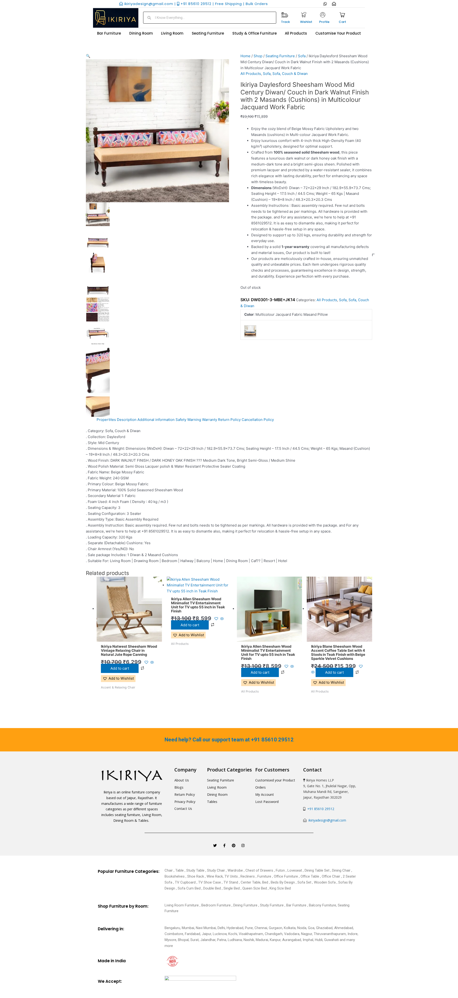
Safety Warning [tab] (188, 419)
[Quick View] (151, 662)
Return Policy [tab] (229, 419)
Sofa (302, 56)
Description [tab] (126, 419)
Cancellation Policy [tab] (258, 419)
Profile (324, 22)
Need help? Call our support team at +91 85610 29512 (229, 740)
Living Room (172, 33)
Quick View (129, 637)
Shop (258, 56)
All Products (296, 33)
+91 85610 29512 (319, 809)
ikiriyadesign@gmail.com (326, 820)
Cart (342, 22)
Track (285, 22)
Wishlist (306, 22)
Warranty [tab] (209, 419)
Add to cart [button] (119, 668)
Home (245, 56)
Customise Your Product (338, 33)
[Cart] (342, 14)
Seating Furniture (208, 33)
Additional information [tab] (156, 419)
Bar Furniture (109, 33)
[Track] (284, 14)
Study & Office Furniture (254, 33)
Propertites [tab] (106, 419)
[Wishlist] (303, 14)
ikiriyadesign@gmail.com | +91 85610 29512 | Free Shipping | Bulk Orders (195, 3)
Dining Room (141, 33)
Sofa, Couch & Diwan (290, 73)
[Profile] (322, 14)
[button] (157, 56)
